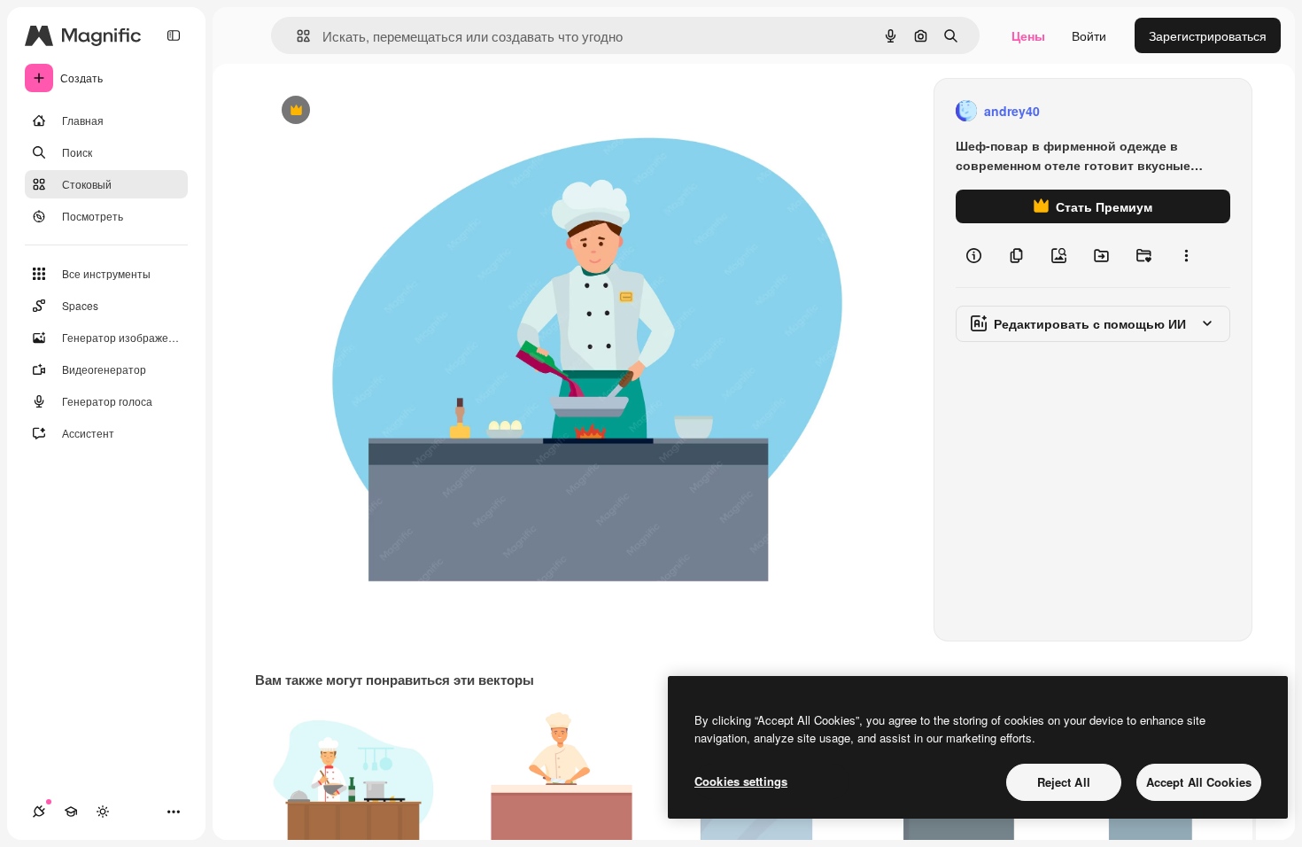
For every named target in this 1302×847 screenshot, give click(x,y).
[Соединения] (39, 811)
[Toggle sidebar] (173, 35)
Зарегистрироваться (1208, 35)
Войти (1089, 35)
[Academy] (71, 811)
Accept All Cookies (1199, 781)
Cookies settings (740, 781)
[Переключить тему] (103, 811)
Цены (1028, 35)
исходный (383, 111)
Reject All (1063, 781)
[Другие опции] (1186, 255)
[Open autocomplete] (296, 36)
